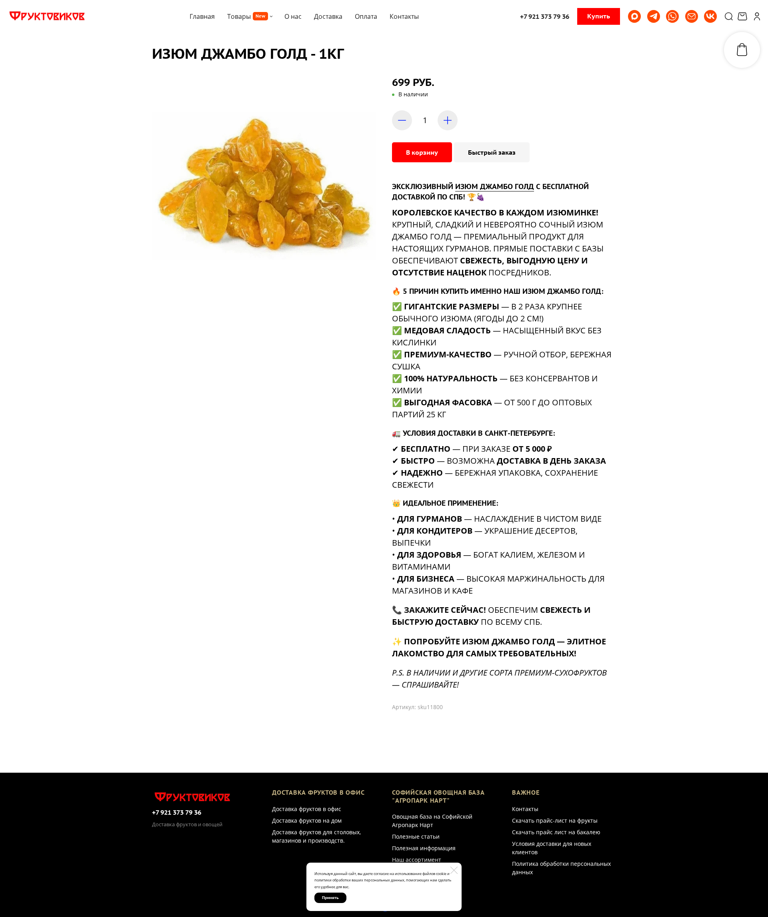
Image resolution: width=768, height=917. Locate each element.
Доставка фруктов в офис (306, 809)
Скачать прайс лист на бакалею (556, 832)
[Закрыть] (454, 870)
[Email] (691, 16)
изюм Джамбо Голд (494, 186)
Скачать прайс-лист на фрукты (555, 820)
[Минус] (402, 120)
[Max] (634, 16)
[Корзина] (743, 16)
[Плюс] (448, 120)
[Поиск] (729, 16)
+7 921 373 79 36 (176, 812)
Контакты (525, 809)
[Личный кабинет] (757, 16)
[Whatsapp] (672, 16)
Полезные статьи (416, 836)
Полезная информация (424, 848)
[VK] (710, 16)
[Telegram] (653, 16)
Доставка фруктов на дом (307, 820)
